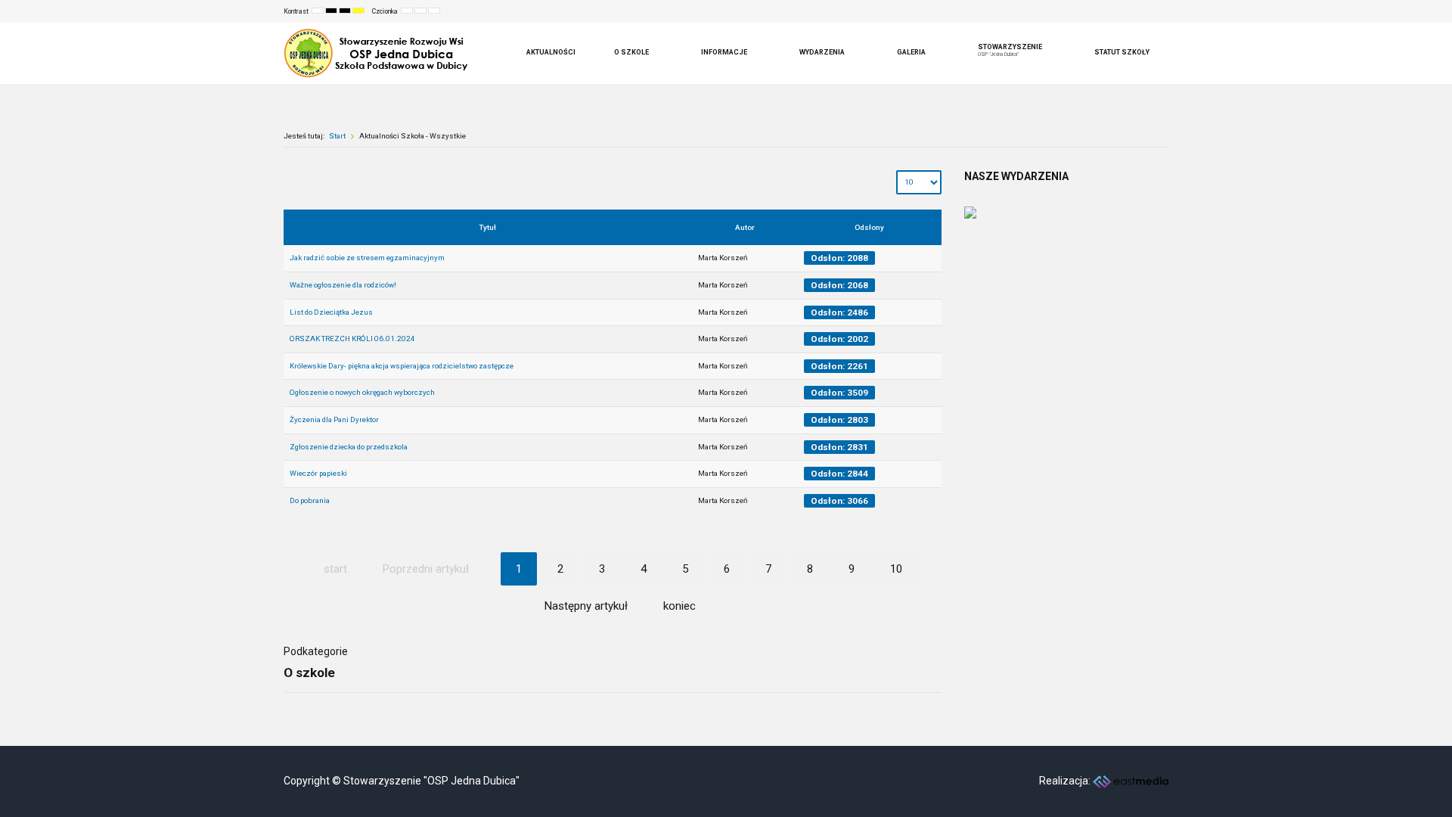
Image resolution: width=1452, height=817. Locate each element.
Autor (745, 227)
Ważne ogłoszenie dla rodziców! (343, 285)
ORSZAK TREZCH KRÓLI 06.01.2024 (352, 338)
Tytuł (487, 227)
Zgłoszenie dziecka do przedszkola (349, 447)
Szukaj (1146, 11)
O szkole (309, 672)
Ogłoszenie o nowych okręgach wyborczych (362, 392)
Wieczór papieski (318, 473)
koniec (679, 606)
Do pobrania (310, 500)
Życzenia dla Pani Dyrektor (334, 419)
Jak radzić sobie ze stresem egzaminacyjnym (367, 257)
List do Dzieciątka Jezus (331, 312)
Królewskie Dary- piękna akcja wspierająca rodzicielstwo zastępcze (401, 366)
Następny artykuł (586, 606)
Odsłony (869, 227)
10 (896, 569)
